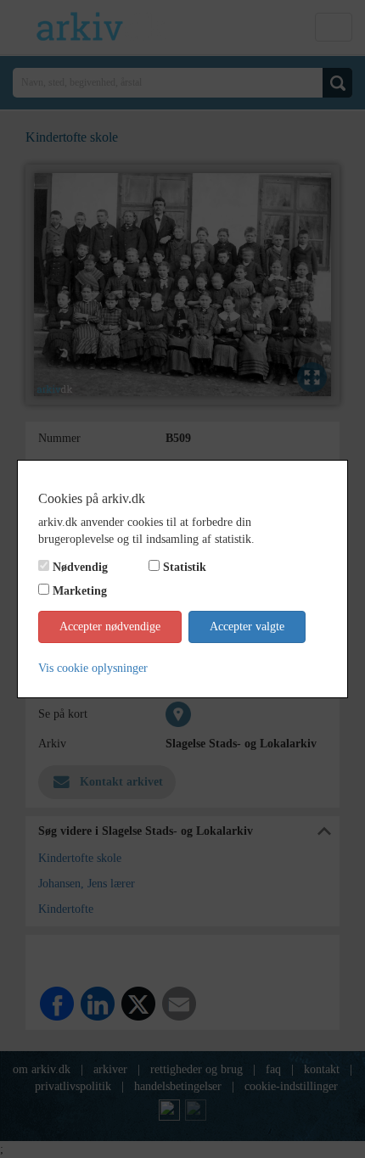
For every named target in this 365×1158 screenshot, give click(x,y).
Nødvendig (80, 567)
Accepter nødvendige (109, 626)
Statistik (184, 567)
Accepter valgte (247, 626)
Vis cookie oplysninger (93, 668)
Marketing (80, 591)
